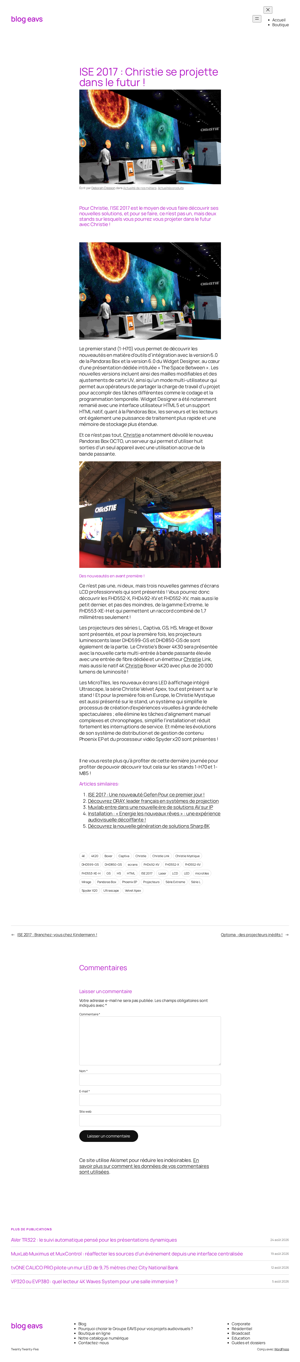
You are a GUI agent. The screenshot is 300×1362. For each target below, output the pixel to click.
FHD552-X (172, 864)
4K (83, 856)
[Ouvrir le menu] (257, 18)
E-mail (84, 1091)
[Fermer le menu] (268, 10)
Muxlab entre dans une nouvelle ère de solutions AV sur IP (150, 807)
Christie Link (160, 856)
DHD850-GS (113, 864)
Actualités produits (171, 188)
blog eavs (27, 19)
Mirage (86, 882)
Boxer (109, 856)
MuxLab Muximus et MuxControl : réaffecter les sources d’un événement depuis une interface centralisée (127, 1253)
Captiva (124, 856)
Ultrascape (111, 890)
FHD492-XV (151, 864)
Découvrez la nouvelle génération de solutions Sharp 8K (149, 826)
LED (186, 873)
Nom (83, 1071)
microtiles (202, 873)
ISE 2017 (146, 873)
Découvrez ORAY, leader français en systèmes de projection (153, 801)
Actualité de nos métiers (139, 188)
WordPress (281, 1349)
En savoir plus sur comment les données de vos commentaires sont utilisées (144, 1166)
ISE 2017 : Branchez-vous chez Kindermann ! (57, 934)
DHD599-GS (90, 864)
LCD (175, 873)
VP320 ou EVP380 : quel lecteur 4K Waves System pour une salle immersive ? (94, 1281)
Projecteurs (151, 882)
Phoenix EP (129, 882)
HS (119, 873)
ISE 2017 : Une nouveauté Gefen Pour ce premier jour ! (146, 794)
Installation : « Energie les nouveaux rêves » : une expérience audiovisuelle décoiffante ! (154, 816)
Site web (85, 1112)
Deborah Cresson (103, 188)
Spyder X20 (90, 890)
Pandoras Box (106, 882)
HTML (131, 873)
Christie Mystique (187, 856)
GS (109, 873)
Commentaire (89, 1014)
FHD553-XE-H (91, 873)
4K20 (94, 856)
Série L (195, 882)
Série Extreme (175, 882)
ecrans (132, 864)
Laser (162, 873)
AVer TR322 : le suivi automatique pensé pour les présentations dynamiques (94, 1239)
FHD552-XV (193, 864)
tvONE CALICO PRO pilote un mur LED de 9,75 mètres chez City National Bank (94, 1267)
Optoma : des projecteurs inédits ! (252, 934)
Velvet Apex (133, 890)
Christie (132, 435)
